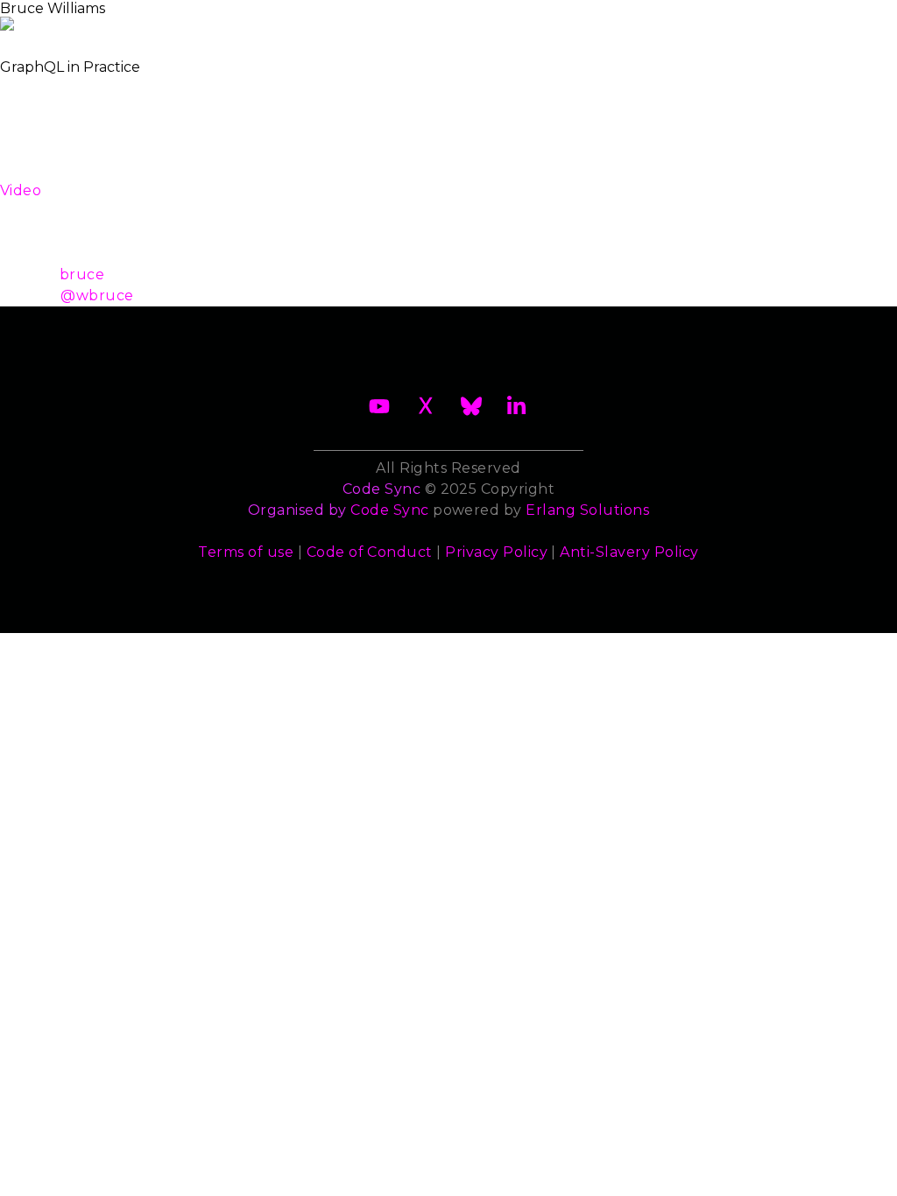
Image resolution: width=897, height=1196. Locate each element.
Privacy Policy (496, 552)
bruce (82, 274)
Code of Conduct (370, 552)
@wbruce (96, 295)
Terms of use (245, 552)
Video (20, 190)
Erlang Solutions (587, 510)
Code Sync (389, 510)
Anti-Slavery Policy (629, 552)
